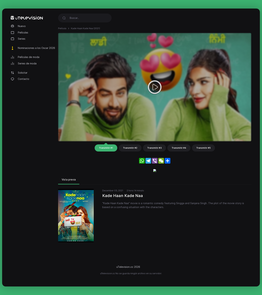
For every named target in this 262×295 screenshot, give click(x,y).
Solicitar (22, 72)
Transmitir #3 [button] (154, 148)
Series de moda (27, 63)
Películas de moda (28, 57)
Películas (23, 32)
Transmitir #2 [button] (130, 148)
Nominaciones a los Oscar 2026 (36, 47)
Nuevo (22, 26)
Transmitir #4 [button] (179, 148)
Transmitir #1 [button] (106, 148)
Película (62, 28)
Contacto (23, 78)
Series (21, 38)
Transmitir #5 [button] (203, 148)
